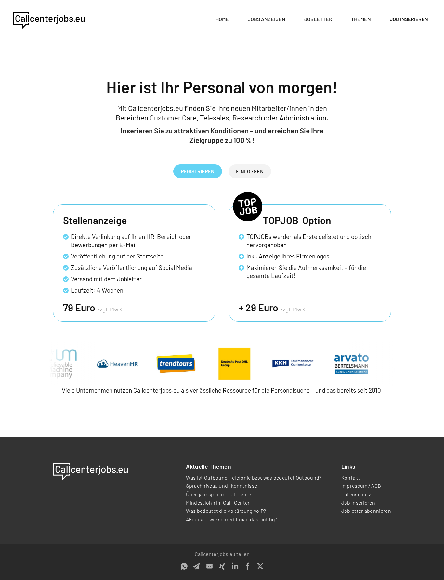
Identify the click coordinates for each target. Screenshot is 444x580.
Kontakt (350, 477)
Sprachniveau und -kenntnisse (221, 486)
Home (222, 19)
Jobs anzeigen (266, 19)
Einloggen (250, 171)
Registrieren (198, 171)
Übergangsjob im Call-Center (219, 494)
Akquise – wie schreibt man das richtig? (231, 519)
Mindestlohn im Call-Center (218, 502)
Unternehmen (94, 390)
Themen (361, 19)
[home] (49, 19)
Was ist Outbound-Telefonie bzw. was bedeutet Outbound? (253, 477)
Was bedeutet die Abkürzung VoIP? (226, 511)
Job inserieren (409, 19)
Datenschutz (356, 494)
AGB (376, 486)
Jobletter (318, 19)
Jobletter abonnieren (366, 511)
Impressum (354, 486)
